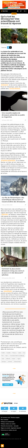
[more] (25, 120)
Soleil (6, 355)
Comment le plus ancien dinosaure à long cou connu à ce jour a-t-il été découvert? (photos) (13, 272)
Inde (24, 352)
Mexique (14, 352)
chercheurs (3, 361)
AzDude (5, 44)
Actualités (8, 352)
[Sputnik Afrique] (5, 11)
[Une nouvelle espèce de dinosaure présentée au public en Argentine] (14, 101)
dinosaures (4, 85)
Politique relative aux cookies (8, 423)
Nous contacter (4, 419)
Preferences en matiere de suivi (9, 430)
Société (3, 352)
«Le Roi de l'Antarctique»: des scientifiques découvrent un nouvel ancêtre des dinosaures (13, 200)
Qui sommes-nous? (5, 417)
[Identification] (17, 11)
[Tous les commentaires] (2, 445)
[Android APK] (5, 434)
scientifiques (8, 291)
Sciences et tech (17, 361)
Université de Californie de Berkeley (17, 355)
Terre (2, 355)
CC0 (2, 44)
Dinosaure (9, 44)
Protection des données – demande (9, 426)
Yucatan (19, 352)
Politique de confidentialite (7, 421)
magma (18, 358)
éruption (13, 358)
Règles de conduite (5, 428)
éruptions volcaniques (8, 160)
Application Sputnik (16, 428)
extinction (10, 361)
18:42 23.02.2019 (5, 26)
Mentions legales (15, 417)
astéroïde (5, 214)
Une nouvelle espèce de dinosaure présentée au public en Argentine (13, 115)
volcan (2, 358)
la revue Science (14, 88)
